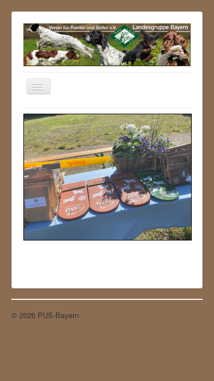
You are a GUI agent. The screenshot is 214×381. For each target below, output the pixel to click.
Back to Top (183, 315)
